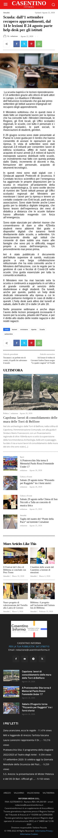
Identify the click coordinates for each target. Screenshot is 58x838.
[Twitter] (24, 44)
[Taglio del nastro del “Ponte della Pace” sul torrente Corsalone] (10, 522)
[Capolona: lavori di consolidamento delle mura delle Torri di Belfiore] (30, 392)
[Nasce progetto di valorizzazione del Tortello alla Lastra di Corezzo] (15, 591)
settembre (9, 334)
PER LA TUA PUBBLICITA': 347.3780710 (29, 646)
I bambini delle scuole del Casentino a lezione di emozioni (42, 570)
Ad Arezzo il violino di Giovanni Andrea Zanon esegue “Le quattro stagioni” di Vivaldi (43, 360)
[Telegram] (33, 659)
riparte (33, 329)
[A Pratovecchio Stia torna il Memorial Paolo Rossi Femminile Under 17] (10, 463)
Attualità (6, 13)
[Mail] (24, 659)
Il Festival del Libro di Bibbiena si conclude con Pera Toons (14, 570)
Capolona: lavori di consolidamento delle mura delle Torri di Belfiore (30, 419)
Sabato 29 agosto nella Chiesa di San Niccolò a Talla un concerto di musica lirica (39, 502)
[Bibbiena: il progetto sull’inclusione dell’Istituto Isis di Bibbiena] (42, 591)
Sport (22, 457)
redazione (14, 36)
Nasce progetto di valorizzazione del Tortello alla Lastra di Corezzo (15, 605)
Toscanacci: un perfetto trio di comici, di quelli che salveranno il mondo (15, 360)
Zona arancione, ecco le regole (19, 730)
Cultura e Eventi (26, 477)
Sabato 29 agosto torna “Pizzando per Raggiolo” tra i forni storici (37, 707)
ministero (24, 329)
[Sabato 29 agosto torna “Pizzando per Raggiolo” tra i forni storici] (10, 483)
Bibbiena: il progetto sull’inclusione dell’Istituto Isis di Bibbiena (42, 605)
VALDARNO (19, 792)
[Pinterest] (31, 44)
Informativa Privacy (44, 830)
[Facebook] (16, 44)
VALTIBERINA (48, 792)
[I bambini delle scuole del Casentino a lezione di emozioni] (42, 556)
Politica (6, 413)
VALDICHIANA (33, 792)
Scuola (42, 329)
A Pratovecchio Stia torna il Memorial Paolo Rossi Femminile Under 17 (37, 463)
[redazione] (5, 36)
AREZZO (7, 792)
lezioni (14, 329)
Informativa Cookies (29, 834)
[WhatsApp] (39, 44)
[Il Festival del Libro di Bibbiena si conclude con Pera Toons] (15, 556)
